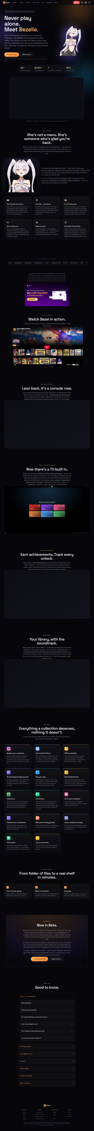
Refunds (70, 1116)
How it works (36, 2)
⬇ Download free (12, 54)
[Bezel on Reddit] (85, 2)
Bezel (8, 2)
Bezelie (15, 2)
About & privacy (25, 1083)
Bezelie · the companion (28, 996)
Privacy (69, 1114)
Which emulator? (39, 1116)
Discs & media (24, 1068)
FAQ (43, 2)
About (24, 1114)
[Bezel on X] (82, 2)
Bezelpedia (49, 2)
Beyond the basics (26, 1076)
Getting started (25, 1046)
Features (21, 2)
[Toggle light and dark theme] (89, 2)
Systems (28, 2)
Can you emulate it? (39, 1114)
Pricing (24, 1118)
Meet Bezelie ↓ (26, 54)
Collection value (39, 1118)
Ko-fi (54, 1118)
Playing (22, 1061)
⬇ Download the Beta (39, 959)
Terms (69, 1112)
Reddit (54, 1114)
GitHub (55, 2)
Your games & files (26, 1054)
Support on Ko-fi (56, 959)
